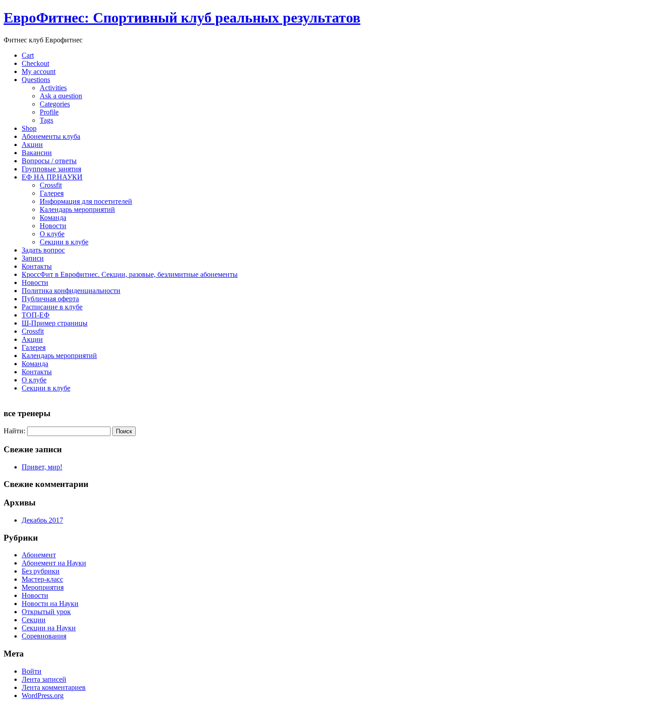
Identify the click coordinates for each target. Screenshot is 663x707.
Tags (46, 120)
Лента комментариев (54, 687)
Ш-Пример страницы (54, 323)
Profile (49, 112)
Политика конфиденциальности (71, 290)
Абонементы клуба (51, 136)
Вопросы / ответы (49, 161)
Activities (53, 88)
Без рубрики (41, 571)
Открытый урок (46, 611)
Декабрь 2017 (42, 520)
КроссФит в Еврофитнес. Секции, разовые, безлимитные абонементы (130, 274)
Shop (29, 128)
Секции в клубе (64, 242)
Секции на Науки (49, 628)
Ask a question (61, 96)
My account (38, 71)
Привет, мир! (42, 467)
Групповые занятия (51, 169)
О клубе (52, 234)
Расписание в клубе (52, 307)
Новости (53, 226)
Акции (32, 144)
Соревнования (44, 636)
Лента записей (44, 679)
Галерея (52, 193)
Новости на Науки (50, 603)
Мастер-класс (42, 579)
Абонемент (39, 555)
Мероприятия (43, 587)
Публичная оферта (50, 299)
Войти (31, 671)
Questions (36, 79)
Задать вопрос (43, 250)
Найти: (14, 431)
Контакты (37, 266)
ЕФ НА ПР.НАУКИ (52, 177)
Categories (55, 104)
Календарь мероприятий (77, 209)
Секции (34, 620)
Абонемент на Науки (54, 563)
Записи (33, 258)
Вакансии (37, 152)
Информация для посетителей (86, 201)
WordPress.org (43, 695)
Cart (28, 55)
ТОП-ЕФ (36, 315)
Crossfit (51, 185)
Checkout (35, 63)
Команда (53, 217)
